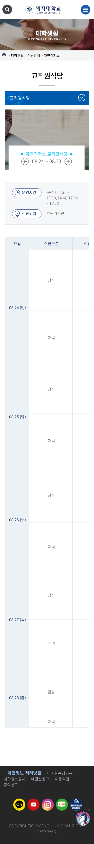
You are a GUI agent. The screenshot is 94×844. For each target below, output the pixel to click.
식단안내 (33, 55)
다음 (68, 161)
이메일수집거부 (60, 773)
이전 (25, 161)
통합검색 (7, 9)
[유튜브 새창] (33, 801)
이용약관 (62, 779)
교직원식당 (20, 98)
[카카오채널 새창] (19, 801)
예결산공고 (40, 779)
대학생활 (17, 55)
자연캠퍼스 (52, 55)
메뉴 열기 (85, 10)
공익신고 (11, 784)
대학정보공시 (14, 779)
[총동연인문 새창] (76, 801)
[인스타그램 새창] (48, 801)
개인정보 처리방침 (24, 773)
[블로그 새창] (62, 801)
